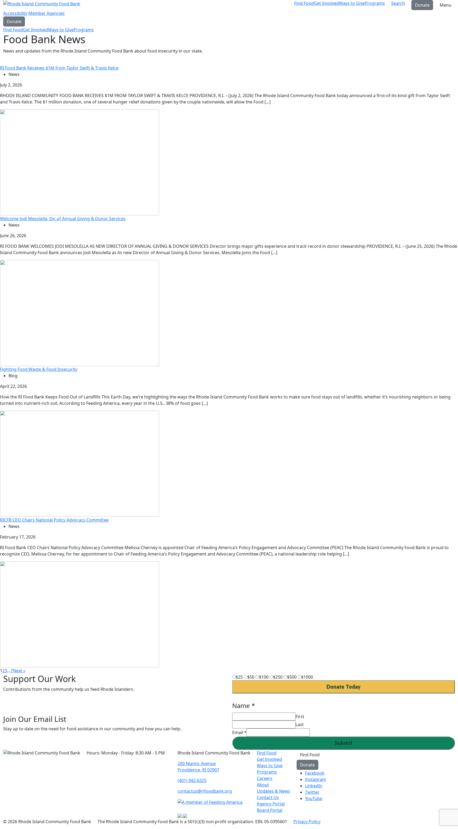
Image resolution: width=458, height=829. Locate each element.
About (263, 785)
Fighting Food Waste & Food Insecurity (38, 369)
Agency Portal (271, 804)
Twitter (312, 792)
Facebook (314, 773)
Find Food (304, 3)
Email (239, 732)
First (300, 716)
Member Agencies (46, 13)
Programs (375, 3)
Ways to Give (352, 3)
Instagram (315, 779)
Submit (343, 743)
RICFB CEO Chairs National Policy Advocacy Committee (54, 520)
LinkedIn (313, 786)
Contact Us (268, 797)
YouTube (313, 798)
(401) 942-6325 (192, 780)
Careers (264, 778)
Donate (422, 5)
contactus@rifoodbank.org (205, 791)
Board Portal (269, 810)
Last (300, 724)
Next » (19, 671)
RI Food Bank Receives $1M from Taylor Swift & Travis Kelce (59, 68)
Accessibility (15, 13)
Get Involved (326, 3)
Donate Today (343, 687)
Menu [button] (445, 5)
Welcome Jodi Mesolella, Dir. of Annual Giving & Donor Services (63, 219)
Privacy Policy (306, 821)
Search (398, 3)
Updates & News (273, 791)
